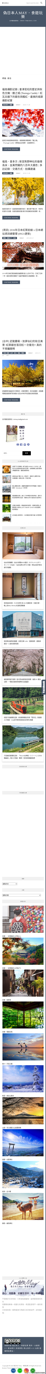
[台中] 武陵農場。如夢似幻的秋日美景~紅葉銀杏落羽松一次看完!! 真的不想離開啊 (22, 345)
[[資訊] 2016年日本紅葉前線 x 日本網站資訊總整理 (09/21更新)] (23, 256)
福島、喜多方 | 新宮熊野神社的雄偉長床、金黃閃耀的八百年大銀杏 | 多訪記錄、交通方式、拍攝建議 (22, 165)
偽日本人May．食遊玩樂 (23, 15)
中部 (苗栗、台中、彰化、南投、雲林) (14, 353)
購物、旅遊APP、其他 (9, 238)
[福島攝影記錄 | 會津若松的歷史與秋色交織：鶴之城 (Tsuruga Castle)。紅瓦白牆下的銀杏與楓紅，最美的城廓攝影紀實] (23, 123)
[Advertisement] (23, 51)
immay (18, 105)
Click (44, 687)
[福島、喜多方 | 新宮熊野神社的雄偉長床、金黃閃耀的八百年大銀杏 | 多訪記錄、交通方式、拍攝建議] (23, 191)
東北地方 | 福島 (7, 105)
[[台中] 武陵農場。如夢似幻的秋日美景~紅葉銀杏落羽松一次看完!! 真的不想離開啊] (23, 373)
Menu (6, 3)
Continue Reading (11, 149)
